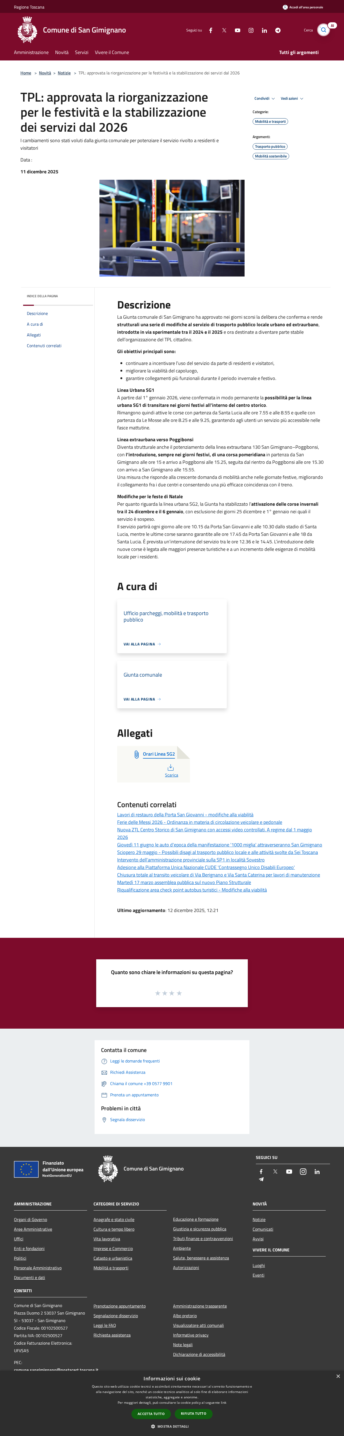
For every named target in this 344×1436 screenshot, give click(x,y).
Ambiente (182, 1248)
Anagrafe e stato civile (114, 1219)
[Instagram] (248, 29)
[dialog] (172, 1403)
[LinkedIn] (262, 29)
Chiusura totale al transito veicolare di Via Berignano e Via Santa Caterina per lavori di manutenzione (218, 874)
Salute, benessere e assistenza (201, 1258)
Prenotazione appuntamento (120, 1306)
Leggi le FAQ (105, 1325)
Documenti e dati (29, 1277)
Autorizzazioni (186, 1267)
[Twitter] (222, 29)
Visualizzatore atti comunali (198, 1325)
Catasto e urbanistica (113, 1258)
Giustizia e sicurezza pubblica (199, 1229)
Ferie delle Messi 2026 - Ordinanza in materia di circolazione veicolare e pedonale (199, 822)
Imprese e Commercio (113, 1248)
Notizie (64, 73)
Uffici (18, 1239)
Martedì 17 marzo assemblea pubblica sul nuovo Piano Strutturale (184, 882)
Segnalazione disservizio (116, 1315)
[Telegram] (275, 29)
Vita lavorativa (107, 1239)
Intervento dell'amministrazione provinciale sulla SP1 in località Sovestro (191, 859)
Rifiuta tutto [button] (193, 1413)
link (223, 1402)
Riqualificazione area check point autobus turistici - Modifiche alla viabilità (192, 889)
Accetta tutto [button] (151, 1414)
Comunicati (263, 1229)
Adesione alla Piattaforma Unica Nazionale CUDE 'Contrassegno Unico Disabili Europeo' (206, 867)
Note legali (183, 1344)
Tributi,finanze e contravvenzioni (203, 1238)
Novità (45, 73)
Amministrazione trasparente (200, 1306)
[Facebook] (208, 29)
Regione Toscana (29, 7)
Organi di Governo (30, 1219)
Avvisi (258, 1239)
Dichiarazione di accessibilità (199, 1354)
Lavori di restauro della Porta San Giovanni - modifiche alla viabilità (185, 814)
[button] (172, 1426)
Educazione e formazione (195, 1219)
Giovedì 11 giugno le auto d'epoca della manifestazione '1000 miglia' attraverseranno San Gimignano (219, 844)
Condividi (262, 98)
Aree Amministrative (33, 1229)
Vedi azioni (290, 98)
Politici (20, 1258)
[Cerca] (323, 29)
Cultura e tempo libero (114, 1229)
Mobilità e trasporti (111, 1268)
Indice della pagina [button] (42, 296)
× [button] (338, 1376)
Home (25, 73)
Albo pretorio (185, 1315)
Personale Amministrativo (38, 1268)
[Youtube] (235, 29)
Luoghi (259, 1265)
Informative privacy (191, 1335)
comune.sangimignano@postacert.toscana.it (56, 1370)
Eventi (258, 1275)
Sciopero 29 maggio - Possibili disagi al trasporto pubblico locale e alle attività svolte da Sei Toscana (217, 852)
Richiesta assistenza (112, 1335)
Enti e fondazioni (29, 1248)
